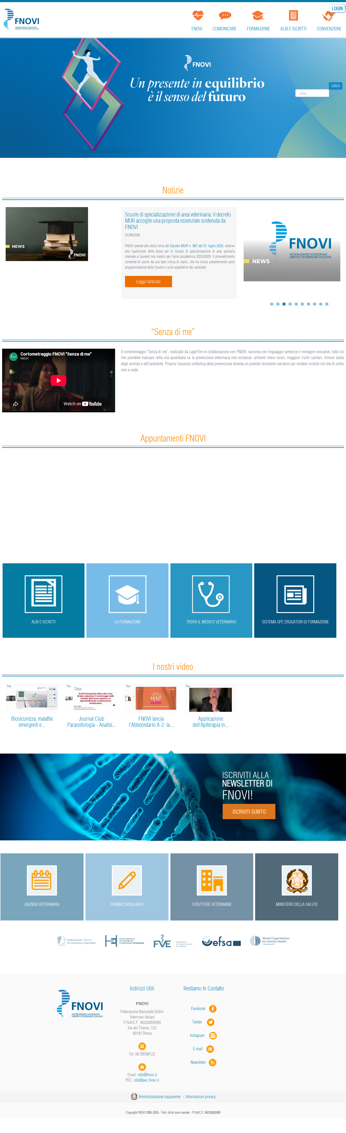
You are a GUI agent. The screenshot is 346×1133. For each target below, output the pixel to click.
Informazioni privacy (201, 1096)
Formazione (258, 29)
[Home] (22, 17)
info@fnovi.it (147, 1074)
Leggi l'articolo (148, 281)
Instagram (199, 1035)
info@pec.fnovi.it (146, 1080)
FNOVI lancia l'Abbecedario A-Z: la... (151, 721)
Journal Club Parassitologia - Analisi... (91, 721)
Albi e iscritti (293, 29)
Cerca (335, 93)
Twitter (199, 1022)
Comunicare (225, 29)
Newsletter (200, 1062)
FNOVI (197, 29)
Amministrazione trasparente (160, 1096)
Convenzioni (329, 29)
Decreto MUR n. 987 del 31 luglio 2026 (196, 245)
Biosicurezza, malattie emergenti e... (32, 721)
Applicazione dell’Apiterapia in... (211, 721)
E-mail (198, 1048)
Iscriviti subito (249, 811)
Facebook (199, 1008)
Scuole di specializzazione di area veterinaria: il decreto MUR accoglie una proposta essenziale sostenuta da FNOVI (178, 220)
